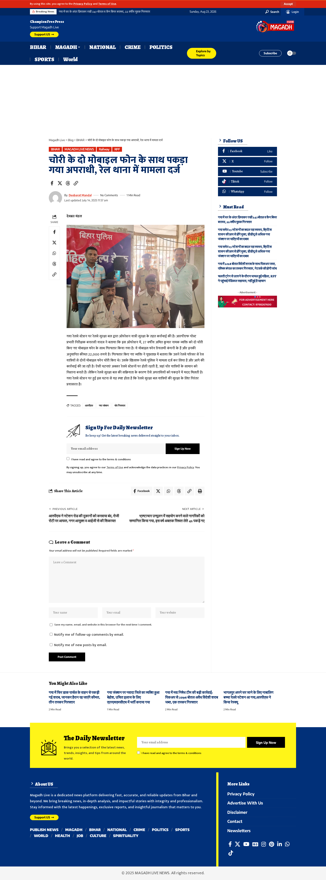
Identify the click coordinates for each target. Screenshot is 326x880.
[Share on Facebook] (52, 183)
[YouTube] (246, 844)
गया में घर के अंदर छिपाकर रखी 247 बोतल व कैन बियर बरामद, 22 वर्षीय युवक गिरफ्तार (104, 12)
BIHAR (55, 149)
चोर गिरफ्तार (119, 405)
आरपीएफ (89, 405)
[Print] (199, 491)
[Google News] (255, 844)
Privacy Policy (82, 4)
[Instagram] (263, 844)
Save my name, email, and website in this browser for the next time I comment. (103, 624)
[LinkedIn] (279, 844)
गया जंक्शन (104, 405)
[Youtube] (247, 171)
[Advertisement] (163, 98)
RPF (117, 149)
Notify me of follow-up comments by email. (89, 635)
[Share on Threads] (68, 183)
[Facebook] (247, 151)
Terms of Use (107, 4)
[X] (247, 161)
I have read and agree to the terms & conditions (101, 459)
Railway (104, 149)
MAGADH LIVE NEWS (79, 149)
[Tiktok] (247, 181)
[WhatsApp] (247, 191)
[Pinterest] (271, 844)
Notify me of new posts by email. (80, 645)
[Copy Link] (76, 183)
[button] (288, 4)
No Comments (109, 195)
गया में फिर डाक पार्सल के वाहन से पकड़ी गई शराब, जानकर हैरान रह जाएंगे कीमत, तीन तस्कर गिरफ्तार (74, 697)
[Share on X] (60, 183)
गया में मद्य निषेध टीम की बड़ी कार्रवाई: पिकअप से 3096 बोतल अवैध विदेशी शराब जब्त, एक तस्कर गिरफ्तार (191, 697)
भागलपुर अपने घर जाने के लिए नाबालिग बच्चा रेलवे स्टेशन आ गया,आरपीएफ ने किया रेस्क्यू (248, 697)
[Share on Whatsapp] (54, 253)
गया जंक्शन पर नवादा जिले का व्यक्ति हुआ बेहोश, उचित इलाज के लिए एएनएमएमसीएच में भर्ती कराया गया (133, 697)
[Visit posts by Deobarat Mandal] (55, 197)
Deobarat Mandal (80, 195)
